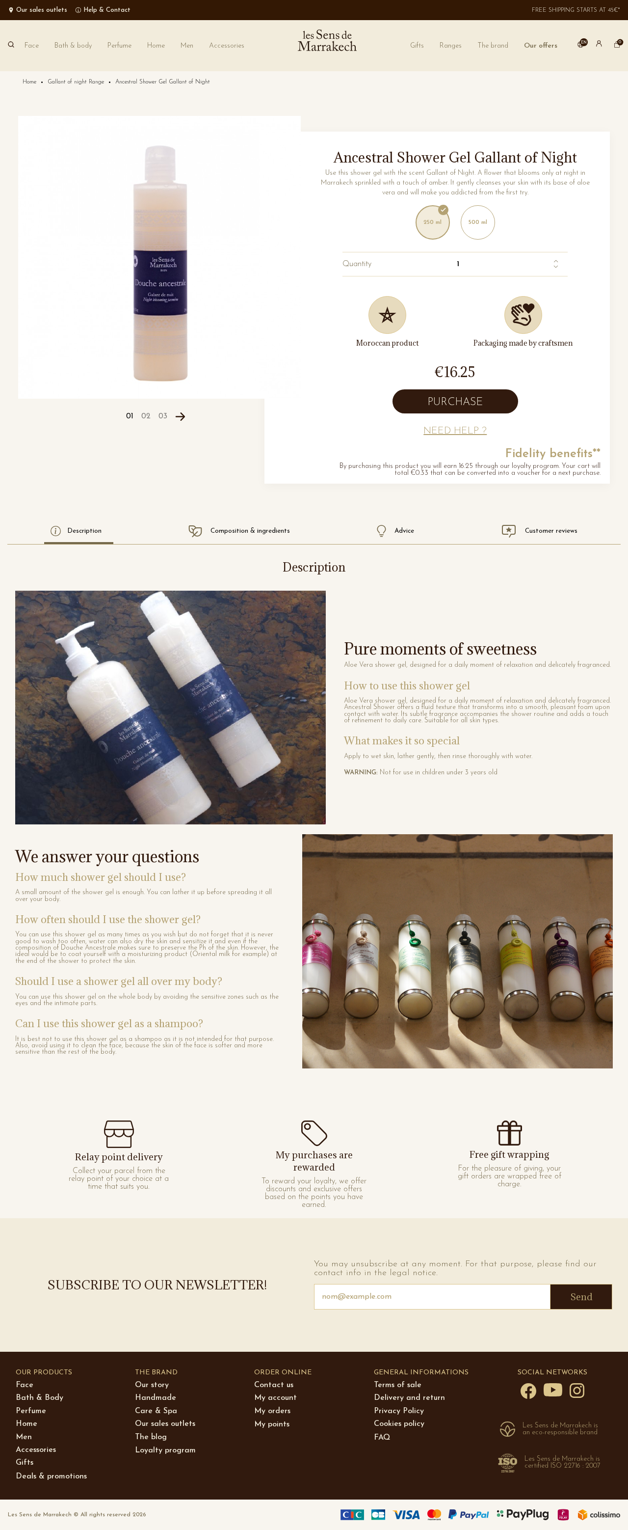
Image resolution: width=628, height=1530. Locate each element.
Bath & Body (39, 1398)
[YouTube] (553, 1389)
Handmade (155, 1398)
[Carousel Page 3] (162, 416)
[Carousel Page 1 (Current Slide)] (129, 416)
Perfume (31, 1411)
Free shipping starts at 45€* (576, 10)
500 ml (478, 222)
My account (275, 1398)
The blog (151, 1437)
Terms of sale (397, 1385)
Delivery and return (409, 1398)
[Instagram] (577, 1390)
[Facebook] (528, 1390)
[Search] (11, 46)
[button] (492, 46)
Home (26, 1424)
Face (24, 1385)
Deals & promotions (51, 1476)
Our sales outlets (165, 1424)
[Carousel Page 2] (146, 416)
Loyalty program (165, 1450)
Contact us (273, 1385)
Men (24, 1437)
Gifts (24, 1463)
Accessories (36, 1450)
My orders (272, 1411)
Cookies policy (399, 1424)
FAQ (382, 1438)
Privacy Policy (399, 1411)
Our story (152, 1385)
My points (271, 1424)
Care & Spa (156, 1411)
